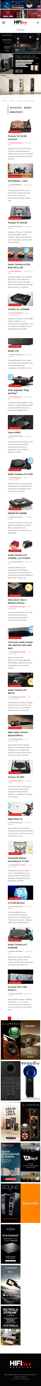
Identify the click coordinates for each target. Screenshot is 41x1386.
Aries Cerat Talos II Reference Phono (17, 601)
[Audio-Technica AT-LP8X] (20, 464)
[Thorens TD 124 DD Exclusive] (20, 126)
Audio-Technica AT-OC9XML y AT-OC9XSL (19, 556)
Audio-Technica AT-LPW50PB (18, 946)
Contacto (24, 1377)
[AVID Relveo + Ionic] (20, 171)
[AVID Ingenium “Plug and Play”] (20, 380)
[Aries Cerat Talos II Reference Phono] (20, 590)
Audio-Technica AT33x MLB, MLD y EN (19, 266)
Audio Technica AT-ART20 (17, 691)
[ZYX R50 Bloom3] (20, 893)
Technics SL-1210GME (18, 309)
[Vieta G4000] (20, 422)
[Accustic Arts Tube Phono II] (20, 977)
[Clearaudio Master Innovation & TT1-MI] (20, 848)
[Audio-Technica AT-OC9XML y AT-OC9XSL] (20, 545)
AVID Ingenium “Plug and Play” (18, 392)
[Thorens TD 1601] (20, 767)
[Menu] (3, 22)
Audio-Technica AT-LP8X (20, 474)
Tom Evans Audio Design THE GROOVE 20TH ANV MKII (20, 645)
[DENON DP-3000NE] (20, 503)
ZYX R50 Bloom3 (16, 903)
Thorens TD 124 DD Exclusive (17, 137)
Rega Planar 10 (15, 819)
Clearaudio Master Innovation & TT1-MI (18, 859)
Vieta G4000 (14, 432)
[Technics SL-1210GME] (20, 299)
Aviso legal (8, 1375)
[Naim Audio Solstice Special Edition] (20, 722)
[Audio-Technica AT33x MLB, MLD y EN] (20, 254)
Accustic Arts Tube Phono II (17, 988)
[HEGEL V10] (20, 341)
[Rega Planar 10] (20, 809)
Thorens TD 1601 (16, 777)
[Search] (37, 22)
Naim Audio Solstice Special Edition (18, 734)
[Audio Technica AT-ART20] (20, 680)
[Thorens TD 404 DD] (20, 212)
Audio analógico (14, 131)
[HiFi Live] (20, 22)
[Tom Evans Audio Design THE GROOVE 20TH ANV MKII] (20, 632)
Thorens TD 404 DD (17, 223)
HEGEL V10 (13, 351)
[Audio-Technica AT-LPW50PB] (20, 934)
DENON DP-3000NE (17, 513)
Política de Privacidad (20, 1375)
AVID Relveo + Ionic (18, 181)
